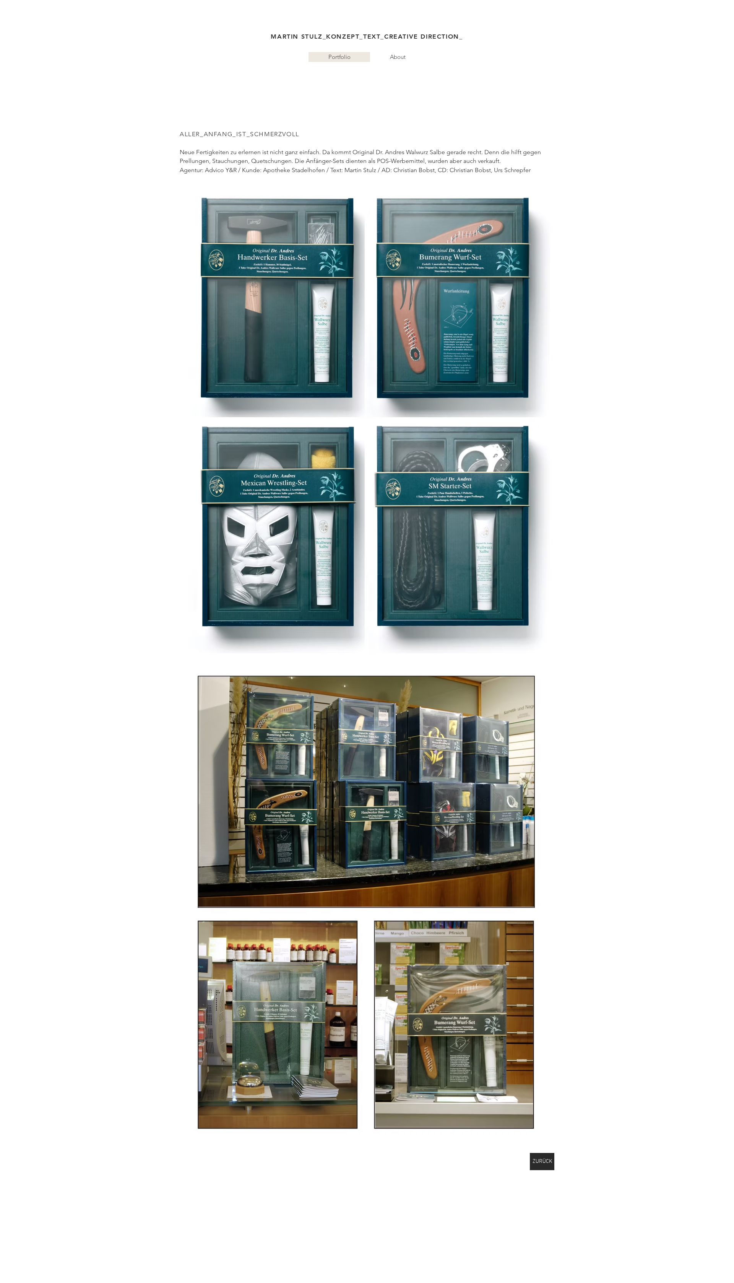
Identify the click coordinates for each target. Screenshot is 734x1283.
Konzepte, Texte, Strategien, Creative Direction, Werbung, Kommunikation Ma (406, 78)
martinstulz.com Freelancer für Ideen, (258, 78)
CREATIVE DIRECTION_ (423, 36)
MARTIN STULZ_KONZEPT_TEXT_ (327, 36)
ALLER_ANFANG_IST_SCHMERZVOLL (239, 134)
